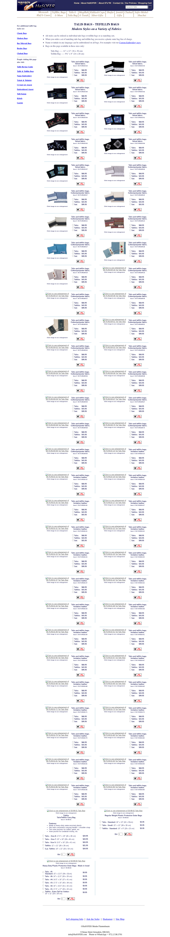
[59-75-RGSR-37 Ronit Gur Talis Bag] (57, 295)
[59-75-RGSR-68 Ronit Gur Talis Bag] (57, 424)
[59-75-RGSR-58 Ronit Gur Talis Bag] (114, 372)
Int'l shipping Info (74, 919)
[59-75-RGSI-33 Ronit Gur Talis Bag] (57, 553)
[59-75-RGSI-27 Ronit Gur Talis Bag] (114, 502)
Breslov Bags (22, 48)
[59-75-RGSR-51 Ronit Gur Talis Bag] (114, 321)
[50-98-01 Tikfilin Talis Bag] (66, 811)
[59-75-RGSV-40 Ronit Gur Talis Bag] (57, 93)
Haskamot (107, 919)
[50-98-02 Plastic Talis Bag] (123, 811)
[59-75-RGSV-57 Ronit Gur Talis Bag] (57, 171)
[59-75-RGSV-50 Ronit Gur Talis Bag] (57, 120)
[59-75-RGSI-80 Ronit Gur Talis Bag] (114, 734)
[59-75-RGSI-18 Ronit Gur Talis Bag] (114, 476)
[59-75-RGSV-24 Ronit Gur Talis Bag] (57, 68)
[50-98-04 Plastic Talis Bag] (66, 861)
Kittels (19, 98)
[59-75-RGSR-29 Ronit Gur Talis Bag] (57, 274)
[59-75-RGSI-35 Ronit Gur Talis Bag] (114, 553)
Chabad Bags (22, 53)
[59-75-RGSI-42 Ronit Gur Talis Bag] (114, 579)
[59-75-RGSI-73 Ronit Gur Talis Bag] (114, 708)
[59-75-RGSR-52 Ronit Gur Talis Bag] (57, 346)
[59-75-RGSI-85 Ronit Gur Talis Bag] (114, 786)
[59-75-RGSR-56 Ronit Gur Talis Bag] (57, 372)
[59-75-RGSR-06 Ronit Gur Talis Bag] (114, 171)
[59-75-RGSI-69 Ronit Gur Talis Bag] (114, 682)
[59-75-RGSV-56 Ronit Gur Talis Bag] (114, 145)
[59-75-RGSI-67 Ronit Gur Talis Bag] (114, 657)
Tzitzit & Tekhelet (24, 80)
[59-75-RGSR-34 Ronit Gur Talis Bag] (114, 269)
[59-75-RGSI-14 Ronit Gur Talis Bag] (114, 450)
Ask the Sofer (93, 919)
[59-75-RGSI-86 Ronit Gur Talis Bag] (57, 786)
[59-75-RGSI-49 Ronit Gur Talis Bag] (57, 631)
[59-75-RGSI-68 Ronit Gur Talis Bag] (57, 682)
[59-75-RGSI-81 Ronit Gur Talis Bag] (57, 760)
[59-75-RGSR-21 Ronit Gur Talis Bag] (57, 222)
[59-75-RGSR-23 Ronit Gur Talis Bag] (114, 223)
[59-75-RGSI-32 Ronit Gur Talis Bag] (114, 527)
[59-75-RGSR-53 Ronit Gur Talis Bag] (114, 346)
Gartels (20, 102)
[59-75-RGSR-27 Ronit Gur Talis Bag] (57, 249)
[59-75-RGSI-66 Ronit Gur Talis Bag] (57, 657)
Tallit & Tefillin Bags (25, 71)
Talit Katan (21, 93)
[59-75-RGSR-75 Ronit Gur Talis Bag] (114, 424)
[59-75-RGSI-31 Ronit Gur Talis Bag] (57, 527)
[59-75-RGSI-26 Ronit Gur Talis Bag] (57, 502)
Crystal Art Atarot (24, 84)
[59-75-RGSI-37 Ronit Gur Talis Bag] (57, 579)
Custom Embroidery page (130, 42)
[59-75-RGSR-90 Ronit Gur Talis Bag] (57, 450)
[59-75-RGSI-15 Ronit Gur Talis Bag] (57, 476)
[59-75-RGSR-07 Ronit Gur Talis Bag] (57, 197)
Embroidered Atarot (25, 89)
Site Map (120, 919)
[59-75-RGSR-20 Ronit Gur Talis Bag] (114, 197)
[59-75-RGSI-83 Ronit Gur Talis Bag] (114, 760)
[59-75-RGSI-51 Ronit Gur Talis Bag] (114, 631)
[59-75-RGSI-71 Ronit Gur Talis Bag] (57, 708)
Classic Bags (22, 33)
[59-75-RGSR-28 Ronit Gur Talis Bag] (114, 250)
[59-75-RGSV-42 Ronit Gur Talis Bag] (114, 93)
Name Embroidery (24, 75)
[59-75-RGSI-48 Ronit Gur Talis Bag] (114, 605)
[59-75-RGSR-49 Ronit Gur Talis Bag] (114, 295)
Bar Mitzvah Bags (24, 43)
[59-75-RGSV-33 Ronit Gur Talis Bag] (114, 67)
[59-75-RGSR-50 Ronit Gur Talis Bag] (57, 327)
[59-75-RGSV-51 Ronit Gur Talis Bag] (114, 119)
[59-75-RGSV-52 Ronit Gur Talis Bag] (57, 145)
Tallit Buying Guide (25, 66)
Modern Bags (22, 38)
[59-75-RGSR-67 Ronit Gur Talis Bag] (114, 398)
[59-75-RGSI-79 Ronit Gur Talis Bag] (57, 734)
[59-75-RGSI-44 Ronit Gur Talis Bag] (57, 605)
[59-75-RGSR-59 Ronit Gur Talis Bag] (57, 398)
